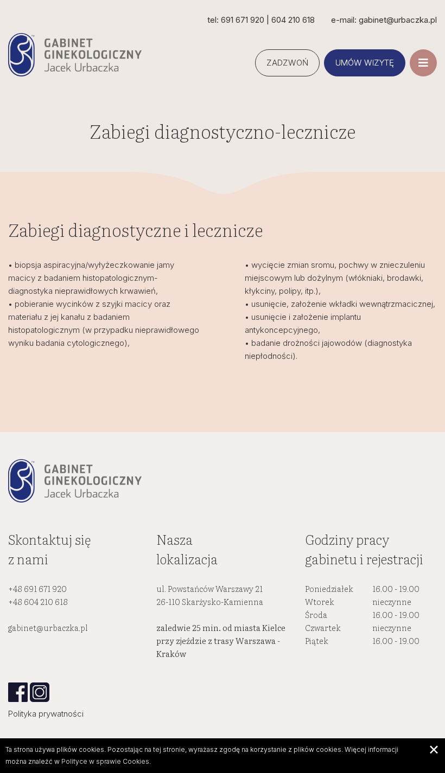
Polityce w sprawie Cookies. (106, 761)
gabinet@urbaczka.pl (48, 627)
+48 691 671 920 (37, 588)
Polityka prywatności (46, 713)
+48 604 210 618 (38, 601)
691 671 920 (242, 20)
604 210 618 (293, 20)
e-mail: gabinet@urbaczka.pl (384, 20)
